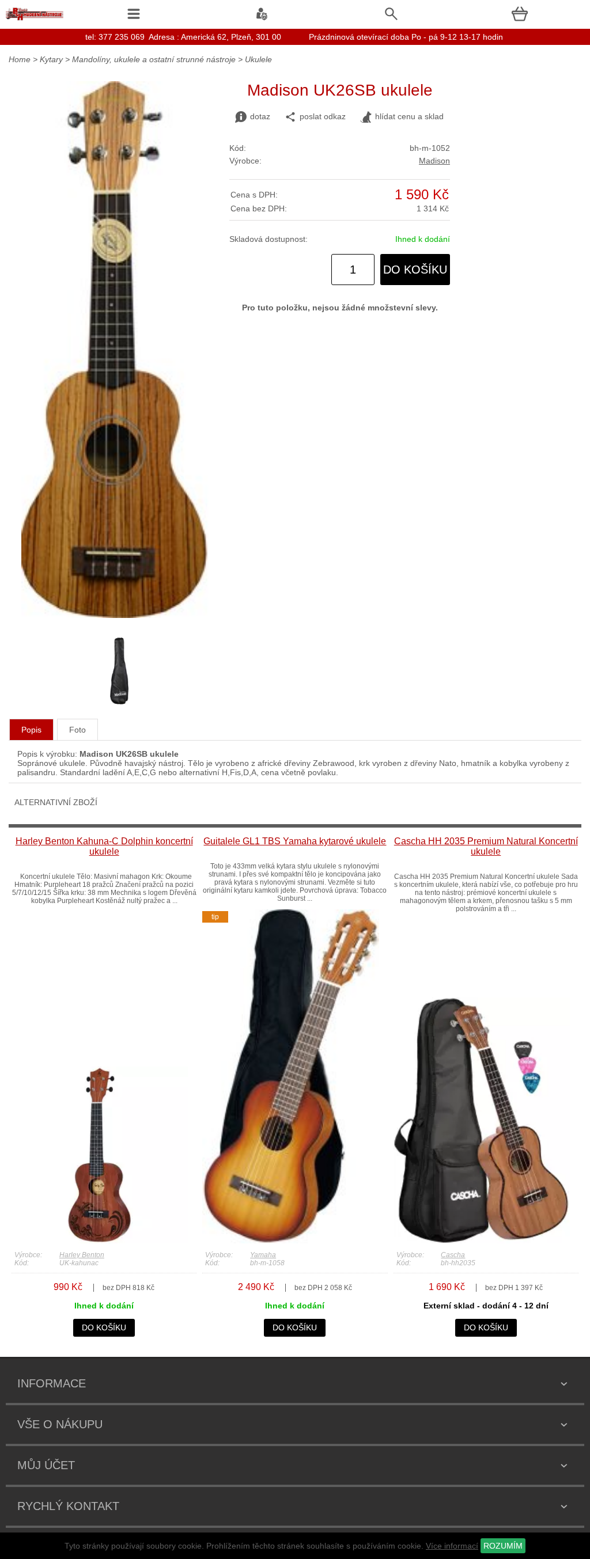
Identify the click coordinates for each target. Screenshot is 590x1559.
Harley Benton (81, 1255)
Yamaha (263, 1255)
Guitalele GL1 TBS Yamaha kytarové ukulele (294, 841)
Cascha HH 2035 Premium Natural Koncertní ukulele (486, 846)
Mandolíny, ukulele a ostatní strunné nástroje (154, 59)
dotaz (260, 116)
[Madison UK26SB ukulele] (115, 615)
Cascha (453, 1255)
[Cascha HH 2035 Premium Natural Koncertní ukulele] (482, 1240)
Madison (434, 160)
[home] (34, 20)
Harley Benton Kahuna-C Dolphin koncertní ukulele (104, 846)
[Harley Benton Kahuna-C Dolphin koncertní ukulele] (100, 1240)
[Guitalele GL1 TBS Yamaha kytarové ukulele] (290, 1240)
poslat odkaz (323, 116)
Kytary (51, 59)
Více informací (452, 1545)
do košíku (415, 269)
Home (20, 59)
